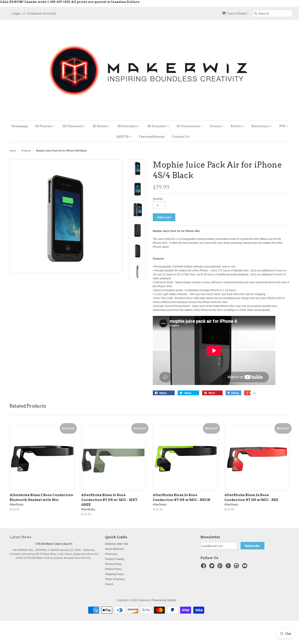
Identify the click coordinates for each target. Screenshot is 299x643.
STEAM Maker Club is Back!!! (54, 543)
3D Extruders (127, 126)
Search (109, 584)
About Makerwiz (114, 548)
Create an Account (41, 13)
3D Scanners (157, 126)
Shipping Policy (114, 574)
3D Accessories (188, 126)
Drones (216, 126)
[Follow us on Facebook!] (204, 567)
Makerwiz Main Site (116, 543)
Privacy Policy (113, 564)
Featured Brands (152, 136)
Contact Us (180, 136)
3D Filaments (72, 126)
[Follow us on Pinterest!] (220, 567)
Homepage (19, 126)
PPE (282, 126)
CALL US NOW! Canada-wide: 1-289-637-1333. (35, 2)
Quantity (158, 198)
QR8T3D (123, 136)
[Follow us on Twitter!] (212, 567)
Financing (111, 554)
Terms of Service (115, 579)
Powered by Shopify (164, 600)
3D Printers (44, 126)
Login (16, 13)
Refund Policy (113, 569)
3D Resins (100, 126)
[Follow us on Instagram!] (237, 567)
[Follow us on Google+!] (229, 567)
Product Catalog (114, 559)
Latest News (20, 537)
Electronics (261, 126)
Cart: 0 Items (237, 13)
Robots (236, 126)
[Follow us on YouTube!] (245, 567)
